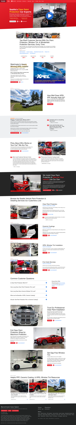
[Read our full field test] (26, 100)
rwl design (24, 422)
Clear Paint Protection (50, 204)
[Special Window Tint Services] (26, 360)
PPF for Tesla (63, 414)
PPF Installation (49, 413)
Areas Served (53, 414)
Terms (39, 418)
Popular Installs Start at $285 (49, 205)
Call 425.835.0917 (4, 410)
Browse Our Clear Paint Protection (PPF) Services (14, 18)
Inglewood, (19, 417)
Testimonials (29, 1)
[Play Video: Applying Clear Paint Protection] (25, 182)
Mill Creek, (14, 419)
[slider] (25, 191)
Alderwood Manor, (10, 416)
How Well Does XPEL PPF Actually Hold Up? (56, 96)
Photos (73, 414)
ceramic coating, (56, 284)
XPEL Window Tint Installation (53, 245)
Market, (5, 418)
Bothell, (14, 416)
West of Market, (17, 418)
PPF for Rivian (68, 414)
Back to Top (65, 416)
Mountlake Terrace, (19, 419)
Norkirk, (8, 418)
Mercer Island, (10, 419)
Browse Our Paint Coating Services (24, 18)
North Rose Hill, (12, 418)
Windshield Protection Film (38, 51)
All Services (24, 1)
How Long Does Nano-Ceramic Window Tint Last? (23, 291)
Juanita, (22, 417)
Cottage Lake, (5, 417)
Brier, (2, 417)
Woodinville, (9, 420)
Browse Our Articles (13, 375)
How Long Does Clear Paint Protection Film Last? (22, 287)
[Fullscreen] (40, 191)
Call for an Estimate (47, 228)
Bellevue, (21, 416)
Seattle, (5, 420)
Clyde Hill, (9, 417)
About (33, 1)
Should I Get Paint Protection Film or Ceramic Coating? (24, 299)
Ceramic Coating (61, 413)
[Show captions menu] (32, 238)
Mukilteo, (24, 419)
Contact (42, 1)
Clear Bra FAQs (55, 413)
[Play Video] (11, 191)
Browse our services (61, 282)
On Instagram (60, 416)
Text (9, 1)
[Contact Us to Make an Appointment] (20, 35)
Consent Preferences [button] (51, 418)
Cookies (47, 418)
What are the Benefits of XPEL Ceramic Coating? (22, 295)
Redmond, (2, 420)
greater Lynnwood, (4, 416)
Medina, (6, 419)
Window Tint (47, 51)
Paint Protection (19, 1)
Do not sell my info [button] (57, 418)
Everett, (15, 417)
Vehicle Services (43, 413)
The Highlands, (25, 416)
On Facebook (55, 416)
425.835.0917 (14, 1)
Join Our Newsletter (15, 410)
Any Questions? (32, 53)
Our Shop (37, 1)
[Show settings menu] (38, 191)
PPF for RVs (58, 414)
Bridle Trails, (30, 416)
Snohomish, (18, 416)
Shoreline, (27, 419)
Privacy (44, 418)
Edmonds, (12, 417)
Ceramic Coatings (30, 51)
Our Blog (47, 416)
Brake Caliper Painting (46, 414)
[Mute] (37, 191)
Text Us (10, 410)
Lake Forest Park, (23, 418)
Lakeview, (2, 418)
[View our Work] (28, 35)
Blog (40, 1)
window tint (62, 284)
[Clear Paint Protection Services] (49, 73)
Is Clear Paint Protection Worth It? (18, 283)
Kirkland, (27, 417)
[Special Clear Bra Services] (26, 315)
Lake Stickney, (28, 418)
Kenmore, (24, 417)
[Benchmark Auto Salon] (3, 1)
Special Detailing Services (24, 53)
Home (39, 413)
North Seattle (23, 420)
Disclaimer (41, 418)
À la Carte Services (49, 262)
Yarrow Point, (13, 420)
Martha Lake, (3, 419)
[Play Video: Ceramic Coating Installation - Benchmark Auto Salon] (24, 231)
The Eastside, (17, 420)
